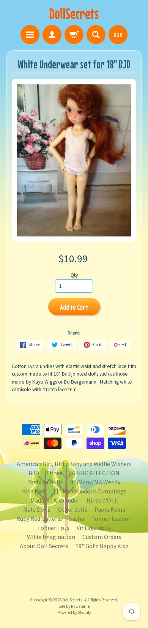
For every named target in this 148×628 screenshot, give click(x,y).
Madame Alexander (54, 500)
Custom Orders (101, 537)
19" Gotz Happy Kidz (102, 546)
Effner (54, 473)
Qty (74, 275)
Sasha (76, 518)
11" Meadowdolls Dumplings (89, 491)
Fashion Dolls (45, 482)
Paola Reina (109, 509)
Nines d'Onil (102, 500)
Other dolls (72, 509)
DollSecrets (74, 13)
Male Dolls (36, 509)
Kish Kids (34, 491)
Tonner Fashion (111, 518)
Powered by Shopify (74, 612)
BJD (33, 473)
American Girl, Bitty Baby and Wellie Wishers (74, 464)
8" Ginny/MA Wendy (95, 482)
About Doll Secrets (44, 546)
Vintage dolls (94, 527)
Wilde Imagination (51, 537)
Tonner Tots (53, 527)
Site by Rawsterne (74, 606)
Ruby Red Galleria (39, 518)
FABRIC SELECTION (94, 473)
